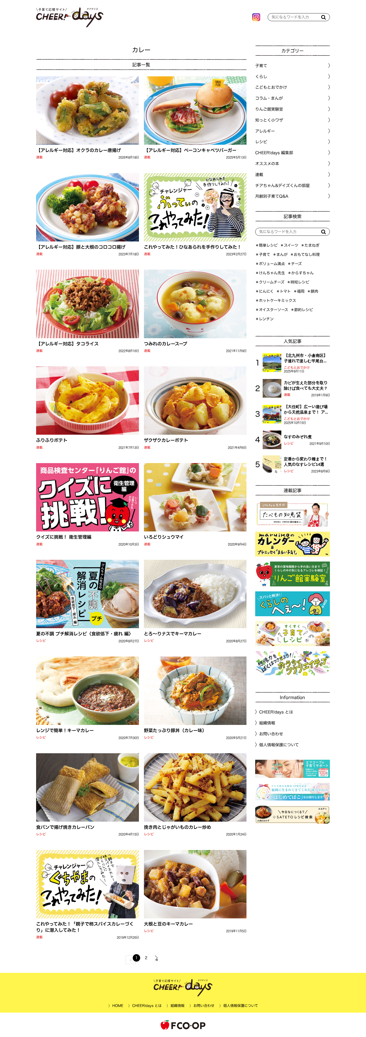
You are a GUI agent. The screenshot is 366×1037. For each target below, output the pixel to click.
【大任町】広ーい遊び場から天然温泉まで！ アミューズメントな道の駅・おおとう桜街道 (306, 410)
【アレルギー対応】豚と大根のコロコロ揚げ (80, 247)
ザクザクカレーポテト (166, 440)
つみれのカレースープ (165, 343)
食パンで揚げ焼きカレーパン (65, 827)
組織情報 (267, 723)
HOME (117, 1005)
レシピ (41, 640)
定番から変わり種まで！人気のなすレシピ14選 (306, 461)
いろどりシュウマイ (163, 537)
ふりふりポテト (51, 440)
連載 (39, 157)
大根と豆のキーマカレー (168, 924)
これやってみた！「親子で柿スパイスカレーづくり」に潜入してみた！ (85, 927)
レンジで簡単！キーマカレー (65, 730)
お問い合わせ (271, 734)
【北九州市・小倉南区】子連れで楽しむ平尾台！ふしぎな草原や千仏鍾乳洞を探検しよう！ (306, 358)
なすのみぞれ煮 (298, 437)
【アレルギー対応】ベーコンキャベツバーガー (190, 150)
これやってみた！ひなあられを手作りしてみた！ (192, 247)
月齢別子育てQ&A (271, 196)
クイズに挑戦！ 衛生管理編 (63, 537)
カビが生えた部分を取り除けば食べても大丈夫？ (306, 385)
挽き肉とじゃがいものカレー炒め (177, 827)
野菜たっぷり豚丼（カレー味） (175, 730)
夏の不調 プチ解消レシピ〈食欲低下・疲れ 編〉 (84, 633)
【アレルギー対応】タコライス (67, 343)
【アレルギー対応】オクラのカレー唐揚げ (78, 150)
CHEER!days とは (276, 712)
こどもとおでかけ (297, 367)
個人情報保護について (279, 745)
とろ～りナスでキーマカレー (172, 633)
